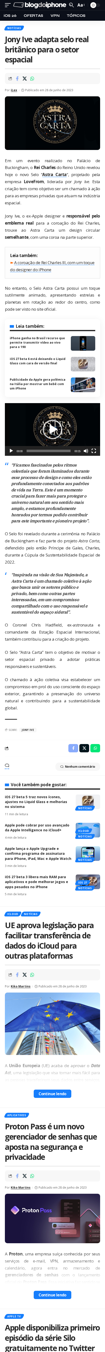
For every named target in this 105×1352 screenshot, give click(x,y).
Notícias (14, 28)
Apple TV (14, 1316)
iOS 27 (82, 882)
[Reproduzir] (11, 450)
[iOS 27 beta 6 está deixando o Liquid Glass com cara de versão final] (83, 364)
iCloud (83, 831)
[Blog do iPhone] (40, 5)
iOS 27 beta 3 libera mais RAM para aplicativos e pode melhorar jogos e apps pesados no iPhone (36, 882)
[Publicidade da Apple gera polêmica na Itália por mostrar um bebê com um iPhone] (83, 385)
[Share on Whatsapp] (32, 78)
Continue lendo (52, 1093)
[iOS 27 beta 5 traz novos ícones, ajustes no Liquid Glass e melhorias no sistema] (88, 802)
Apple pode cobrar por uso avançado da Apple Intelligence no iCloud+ (37, 827)
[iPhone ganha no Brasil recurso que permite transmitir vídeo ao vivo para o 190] (83, 343)
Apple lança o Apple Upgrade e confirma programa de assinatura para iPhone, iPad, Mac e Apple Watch (38, 853)
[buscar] (71, 5)
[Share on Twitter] (24, 78)
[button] (52, 429)
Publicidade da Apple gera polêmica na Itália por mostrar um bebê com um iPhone (37, 384)
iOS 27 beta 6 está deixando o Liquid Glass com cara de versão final (37, 361)
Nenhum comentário (80, 767)
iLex (14, 90)
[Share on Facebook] (17, 78)
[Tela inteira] (93, 450)
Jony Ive (28, 730)
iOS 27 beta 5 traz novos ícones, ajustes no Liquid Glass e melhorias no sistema (36, 802)
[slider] (49, 451)
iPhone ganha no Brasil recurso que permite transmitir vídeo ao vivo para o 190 (37, 342)
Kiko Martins (21, 986)
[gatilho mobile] (9, 5)
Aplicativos (16, 1115)
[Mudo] (86, 450)
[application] (52, 429)
